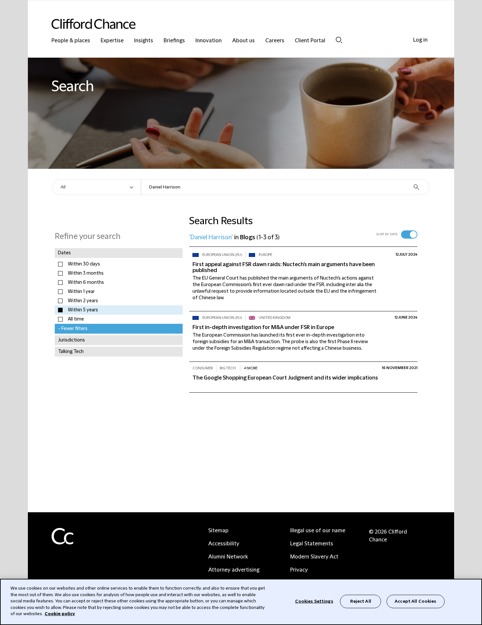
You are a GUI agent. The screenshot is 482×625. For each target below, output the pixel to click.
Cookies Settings (314, 601)
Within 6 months (86, 282)
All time (76, 319)
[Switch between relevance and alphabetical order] (409, 234)
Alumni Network (228, 557)
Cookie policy (60, 613)
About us (243, 41)
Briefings (174, 41)
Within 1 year (81, 291)
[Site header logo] (228, 24)
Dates (64, 253)
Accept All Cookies (415, 601)
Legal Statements (311, 544)
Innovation (208, 41)
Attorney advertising (233, 570)
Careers (274, 41)
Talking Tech (71, 351)
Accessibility (223, 544)
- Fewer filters (73, 328)
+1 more (250, 368)
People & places (70, 41)
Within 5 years (83, 310)
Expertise (112, 41)
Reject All (360, 601)
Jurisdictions (71, 340)
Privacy (299, 570)
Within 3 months (86, 273)
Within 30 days (84, 264)
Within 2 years (83, 300)
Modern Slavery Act (314, 557)
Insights (143, 41)
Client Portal (310, 41)
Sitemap (218, 531)
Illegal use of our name (317, 531)
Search (339, 39)
